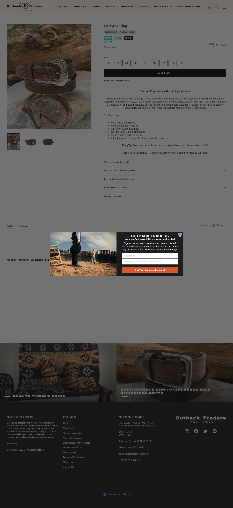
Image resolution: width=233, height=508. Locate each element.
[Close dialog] (180, 234)
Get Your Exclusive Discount (150, 270)
